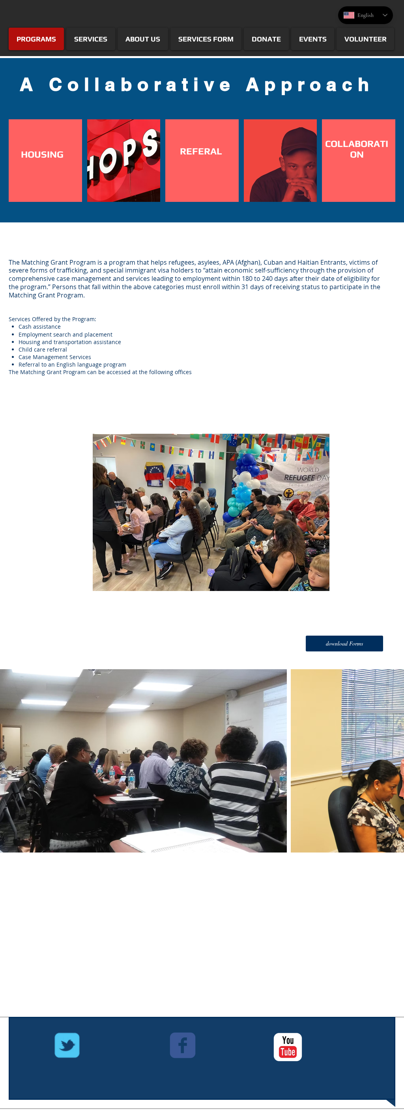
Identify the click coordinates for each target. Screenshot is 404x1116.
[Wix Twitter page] (67, 1045)
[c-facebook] (183, 1045)
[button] (344, 643)
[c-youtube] (287, 1047)
